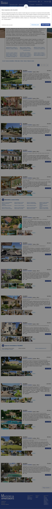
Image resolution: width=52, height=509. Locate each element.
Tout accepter (45, 24)
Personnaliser (35, 24)
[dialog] (26, 17)
